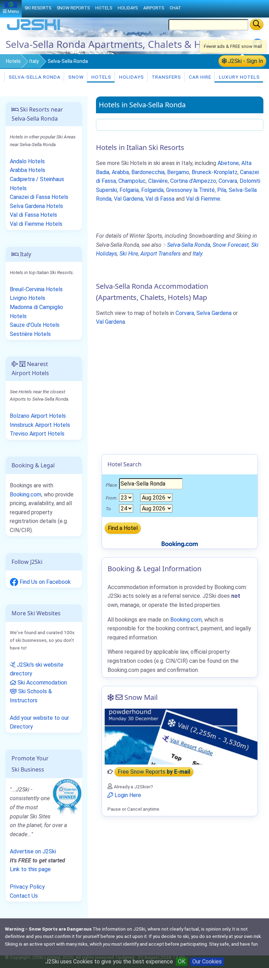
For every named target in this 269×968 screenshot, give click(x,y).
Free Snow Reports (154, 771)
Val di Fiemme (203, 198)
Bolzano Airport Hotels (38, 416)
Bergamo (178, 172)
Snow (75, 77)
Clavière (158, 181)
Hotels (13, 61)
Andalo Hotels (27, 161)
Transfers (165, 77)
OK (181, 961)
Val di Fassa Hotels (33, 214)
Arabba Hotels (27, 170)
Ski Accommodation (41, 682)
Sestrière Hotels (30, 334)
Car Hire (199, 77)
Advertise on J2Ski (33, 851)
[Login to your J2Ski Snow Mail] (179, 737)
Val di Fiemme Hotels (36, 224)
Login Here (127, 795)
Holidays (131, 77)
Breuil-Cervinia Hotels (36, 289)
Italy (34, 61)
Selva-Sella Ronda (34, 77)
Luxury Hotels (239, 77)
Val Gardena (128, 198)
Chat (175, 7)
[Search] (256, 24)
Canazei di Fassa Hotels (39, 197)
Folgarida (152, 190)
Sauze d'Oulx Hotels (35, 325)
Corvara (228, 181)
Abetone (228, 163)
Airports (153, 7)
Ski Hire (128, 253)
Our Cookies (207, 961)
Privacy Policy (27, 886)
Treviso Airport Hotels (37, 433)
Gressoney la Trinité (190, 190)
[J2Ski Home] (34, 29)
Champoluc (132, 181)
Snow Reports (73, 7)
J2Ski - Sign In (245, 61)
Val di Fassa (159, 198)
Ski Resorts (38, 7)
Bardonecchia (148, 172)
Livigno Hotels (27, 298)
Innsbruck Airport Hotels (40, 425)
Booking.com (25, 494)
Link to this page (30, 869)
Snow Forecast (231, 245)
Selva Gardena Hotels (36, 206)
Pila (221, 190)
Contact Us (24, 895)
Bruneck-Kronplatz (214, 172)
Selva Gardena (214, 313)
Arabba (120, 172)
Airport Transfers (160, 253)
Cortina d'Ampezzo (193, 181)
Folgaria (129, 190)
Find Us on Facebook (44, 582)
